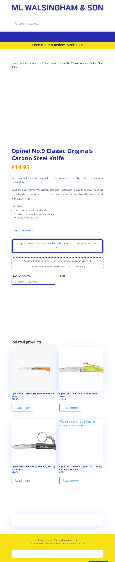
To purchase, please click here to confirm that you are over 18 (57, 245)
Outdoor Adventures (30, 63)
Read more (22, 408)
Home (15, 63)
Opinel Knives (51, 63)
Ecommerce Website (41, 543)
